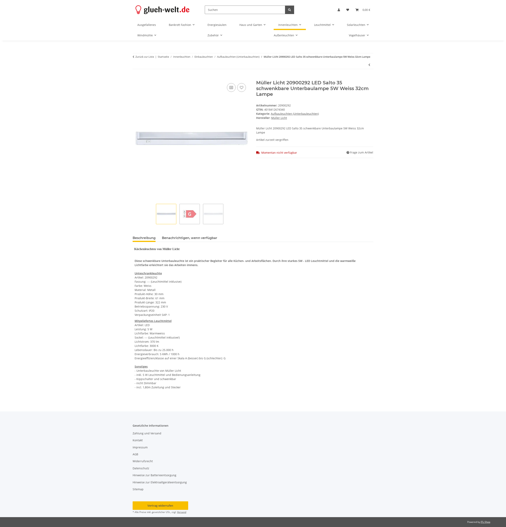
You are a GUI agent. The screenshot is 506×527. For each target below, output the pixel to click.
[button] (338, 10)
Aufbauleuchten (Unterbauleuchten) (295, 114)
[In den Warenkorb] (136, 78)
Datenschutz (141, 468)
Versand (181, 512)
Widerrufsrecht (143, 461)
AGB (135, 454)
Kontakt (138, 440)
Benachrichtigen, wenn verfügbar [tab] (189, 238)
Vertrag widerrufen (160, 505)
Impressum (140, 447)
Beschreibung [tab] (144, 238)
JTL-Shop (485, 522)
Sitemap (138, 489)
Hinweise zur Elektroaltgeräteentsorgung (160, 482)
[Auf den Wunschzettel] (241, 87)
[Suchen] (289, 10)
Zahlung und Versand (147, 433)
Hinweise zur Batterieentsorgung (154, 475)
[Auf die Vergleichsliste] (231, 87)
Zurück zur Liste (144, 56)
